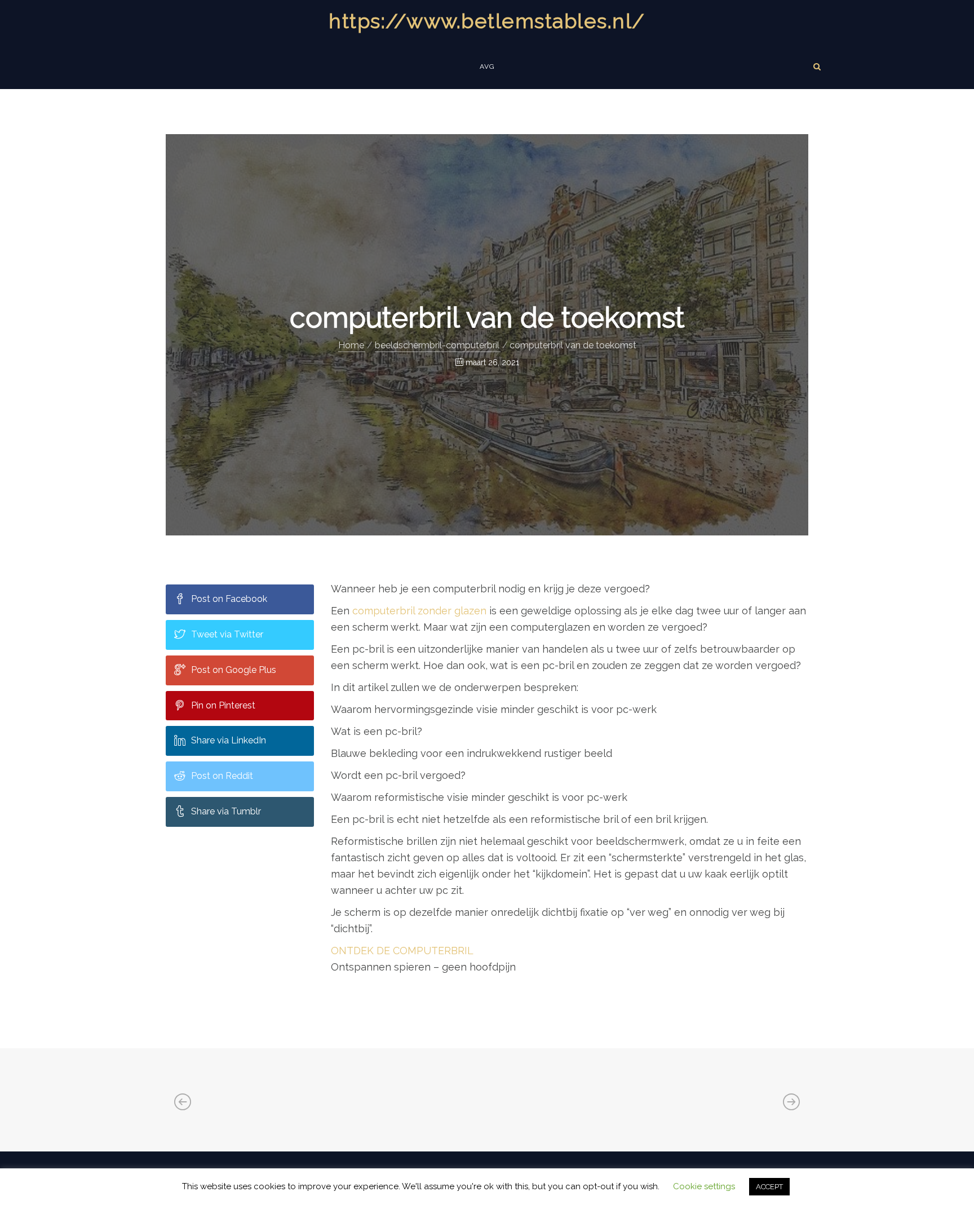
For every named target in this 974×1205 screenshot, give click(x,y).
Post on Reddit (222, 775)
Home (351, 345)
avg (487, 66)
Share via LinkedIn (228, 740)
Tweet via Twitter (227, 634)
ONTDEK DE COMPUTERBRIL (402, 950)
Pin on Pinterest (223, 705)
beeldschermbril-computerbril (437, 345)
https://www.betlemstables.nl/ (487, 21)
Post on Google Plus (233, 669)
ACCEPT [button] (769, 1186)
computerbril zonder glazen (419, 611)
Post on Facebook (229, 598)
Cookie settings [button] (704, 1186)
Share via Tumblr (226, 811)
